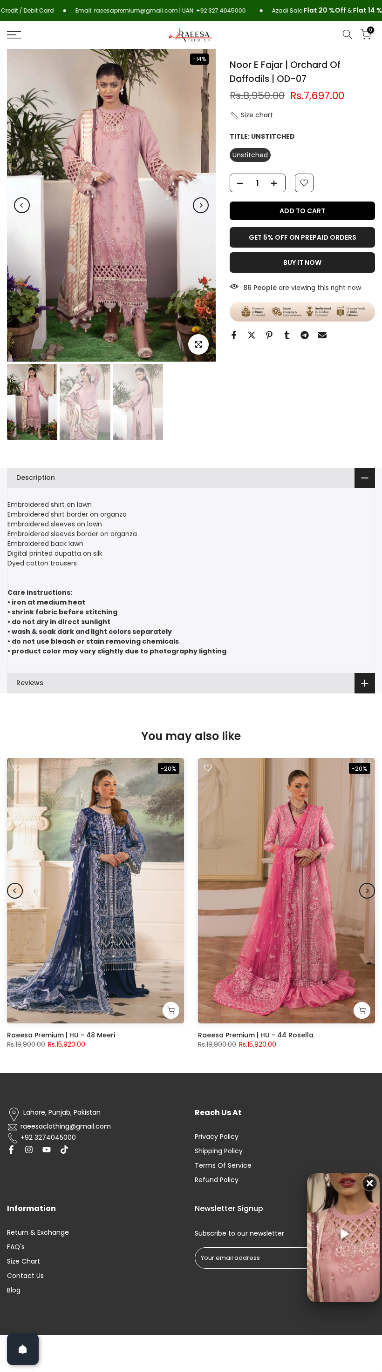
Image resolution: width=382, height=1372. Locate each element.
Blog (13, 1290)
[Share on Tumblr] (287, 335)
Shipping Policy (219, 1151)
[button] (251, 115)
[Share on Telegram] (304, 335)
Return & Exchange (38, 1232)
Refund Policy (217, 1180)
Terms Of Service (223, 1165)
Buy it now (302, 262)
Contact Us (25, 1275)
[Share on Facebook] (234, 335)
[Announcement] (116, 11)
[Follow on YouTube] (46, 1149)
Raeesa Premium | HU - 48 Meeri (61, 1035)
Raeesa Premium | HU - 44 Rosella (256, 1035)
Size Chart (23, 1261)
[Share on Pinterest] (269, 335)
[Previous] (22, 205)
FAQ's (16, 1247)
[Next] (201, 205)
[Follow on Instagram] (29, 1149)
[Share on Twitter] (251, 335)
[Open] (23, 1349)
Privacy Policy (217, 1136)
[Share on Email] (322, 335)
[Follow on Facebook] (11, 1149)
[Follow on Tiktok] (64, 1149)
